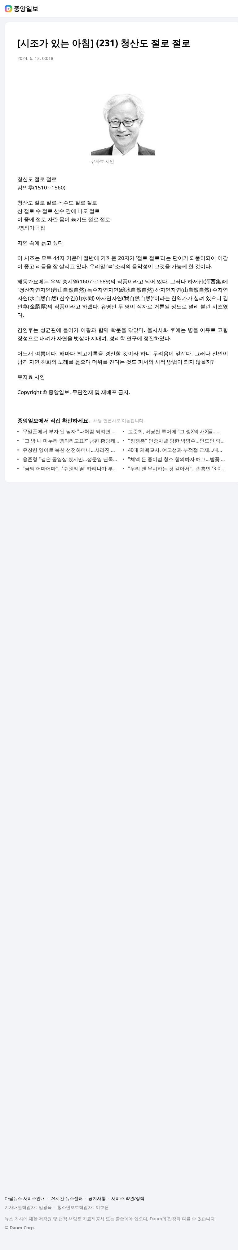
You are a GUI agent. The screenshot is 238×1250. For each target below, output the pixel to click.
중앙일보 (26, 9)
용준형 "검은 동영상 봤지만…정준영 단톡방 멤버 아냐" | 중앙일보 (71, 459)
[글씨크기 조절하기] (209, 76)
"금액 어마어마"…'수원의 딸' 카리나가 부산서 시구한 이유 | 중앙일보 (71, 468)
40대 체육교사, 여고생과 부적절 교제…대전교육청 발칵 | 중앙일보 (176, 450)
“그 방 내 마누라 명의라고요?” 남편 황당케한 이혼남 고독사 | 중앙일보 (71, 440)
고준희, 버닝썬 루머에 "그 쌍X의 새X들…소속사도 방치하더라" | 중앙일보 (176, 431)
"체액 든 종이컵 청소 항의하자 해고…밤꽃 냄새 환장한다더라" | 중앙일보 (176, 459)
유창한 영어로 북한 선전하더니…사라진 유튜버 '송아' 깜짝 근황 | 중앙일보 (71, 450)
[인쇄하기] (222, 76)
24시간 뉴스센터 (67, 1198)
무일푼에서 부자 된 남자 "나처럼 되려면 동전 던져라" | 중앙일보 (71, 431)
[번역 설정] (197, 76)
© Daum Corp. (20, 1227)
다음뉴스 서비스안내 (25, 1198)
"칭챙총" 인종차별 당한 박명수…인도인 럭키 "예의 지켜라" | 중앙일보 (176, 440)
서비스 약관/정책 (127, 1198)
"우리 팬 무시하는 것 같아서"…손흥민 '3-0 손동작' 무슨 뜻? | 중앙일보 (176, 468)
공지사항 (97, 1198)
